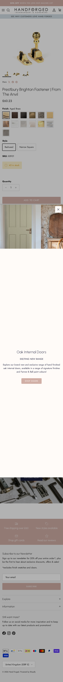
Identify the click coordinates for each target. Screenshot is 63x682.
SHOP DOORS (31, 381)
